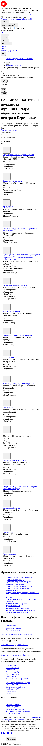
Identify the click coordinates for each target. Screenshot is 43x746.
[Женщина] (7, 150)
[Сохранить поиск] (3, 90)
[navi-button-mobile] (3, 54)
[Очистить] (4, 81)
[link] (5, 40)
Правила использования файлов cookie (17, 19)
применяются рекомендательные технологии (21, 718)
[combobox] (12, 75)
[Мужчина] (7, 176)
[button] (3, 46)
